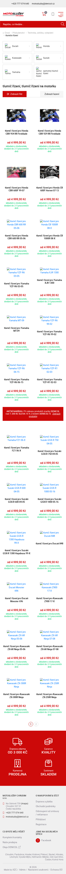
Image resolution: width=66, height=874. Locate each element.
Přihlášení (41, 819)
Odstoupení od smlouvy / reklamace (47, 813)
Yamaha (16, 72)
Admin (22, 869)
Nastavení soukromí (38, 869)
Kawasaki (16, 57)
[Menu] (53, 14)
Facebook (46, 840)
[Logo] (13, 14)
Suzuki (46, 57)
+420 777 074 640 (20, 3)
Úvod (7, 33)
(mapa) (24, 803)
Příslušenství (18, 33)
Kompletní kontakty (12, 837)
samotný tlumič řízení (50, 72)
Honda (46, 46)
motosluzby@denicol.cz (43, 3)
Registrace (41, 824)
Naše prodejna (10, 842)
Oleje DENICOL (10, 847)
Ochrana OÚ (56, 869)
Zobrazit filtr (16, 94)
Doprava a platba (44, 801)
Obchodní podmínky (45, 806)
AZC (14, 869)
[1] (62, 24)
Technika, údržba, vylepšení (40, 33)
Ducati (15, 46)
